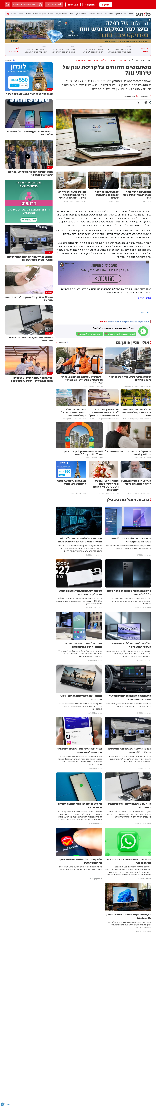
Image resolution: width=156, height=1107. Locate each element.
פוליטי (99, 13)
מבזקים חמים (144, 50)
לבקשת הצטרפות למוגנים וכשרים (121, 334)
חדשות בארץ (81, 13)
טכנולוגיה (144, 96)
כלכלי (21, 13)
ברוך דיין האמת (39, 13)
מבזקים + (90, 4)
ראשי (131, 13)
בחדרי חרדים (144, 297)
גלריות (28, 13)
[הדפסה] (146, 102)
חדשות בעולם (61, 13)
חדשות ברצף (121, 13)
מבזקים (105, 4)
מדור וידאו (109, 13)
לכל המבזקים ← (14, 50)
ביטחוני (92, 13)
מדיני (71, 13)
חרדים (50, 13)
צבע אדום (73, 4)
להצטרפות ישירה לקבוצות (91, 334)
